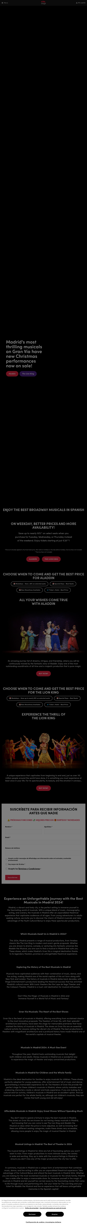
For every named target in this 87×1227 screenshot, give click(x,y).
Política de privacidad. (32, 1208)
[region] (43, 1212)
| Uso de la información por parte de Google (52, 1208)
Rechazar (32, 1214)
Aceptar (55, 1214)
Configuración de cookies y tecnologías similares (43, 1222)
